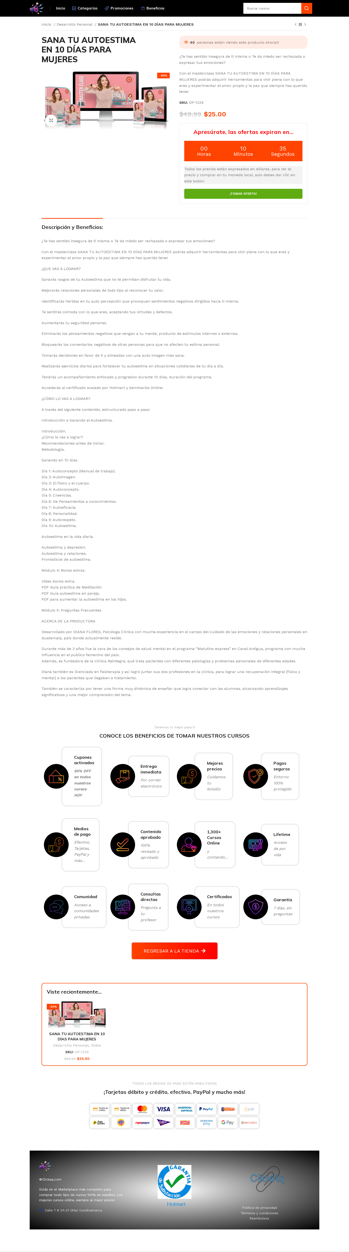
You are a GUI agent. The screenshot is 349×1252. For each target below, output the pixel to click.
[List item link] (259, 1207)
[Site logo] (37, 8)
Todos (96, 1045)
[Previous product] (295, 24)
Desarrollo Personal (75, 24)
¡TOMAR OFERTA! (243, 194)
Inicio (47, 24)
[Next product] (305, 24)
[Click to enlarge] (51, 121)
